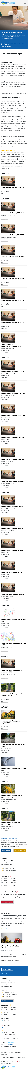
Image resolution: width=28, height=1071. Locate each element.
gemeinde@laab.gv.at (8, 868)
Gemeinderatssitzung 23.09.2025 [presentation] (12, 279)
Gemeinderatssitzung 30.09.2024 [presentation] (13, 393)
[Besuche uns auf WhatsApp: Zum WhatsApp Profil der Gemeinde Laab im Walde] (16, 973)
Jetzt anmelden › (20, 850)
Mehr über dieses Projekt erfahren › (10, 960)
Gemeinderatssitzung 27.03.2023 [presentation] (12, 594)
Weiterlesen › (4, 193)
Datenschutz (17, 1052)
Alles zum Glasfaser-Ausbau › (13, 45)
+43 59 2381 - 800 (8, 996)
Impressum (4, 1054)
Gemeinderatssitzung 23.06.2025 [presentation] (12, 300)
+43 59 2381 (6, 870)
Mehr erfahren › (6, 850)
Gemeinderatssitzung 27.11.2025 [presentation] (12, 235)
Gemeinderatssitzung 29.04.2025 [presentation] (13, 322)
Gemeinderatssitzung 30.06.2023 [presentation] (13, 572)
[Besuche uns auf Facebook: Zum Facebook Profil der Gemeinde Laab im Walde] (7, 973)
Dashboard (4, 1052)
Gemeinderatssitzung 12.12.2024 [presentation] (12, 371)
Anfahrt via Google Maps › (12, 1038)
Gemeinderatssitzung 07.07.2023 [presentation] (12, 550)
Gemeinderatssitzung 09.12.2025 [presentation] (12, 213)
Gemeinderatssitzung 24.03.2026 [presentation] (13, 187)
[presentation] (8, 3)
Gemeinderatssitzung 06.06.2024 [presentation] (13, 415)
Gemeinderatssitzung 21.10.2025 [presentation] (12, 257)
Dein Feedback (8, 969)
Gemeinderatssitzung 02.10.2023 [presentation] (12, 528)
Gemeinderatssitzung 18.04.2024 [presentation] (12, 459)
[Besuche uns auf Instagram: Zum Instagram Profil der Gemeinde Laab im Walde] (11, 973)
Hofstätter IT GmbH (6, 1063)
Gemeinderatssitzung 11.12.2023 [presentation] (12, 506)
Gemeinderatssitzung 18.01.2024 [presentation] (12, 481)
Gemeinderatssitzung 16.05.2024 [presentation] (12, 437)
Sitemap (10, 1052)
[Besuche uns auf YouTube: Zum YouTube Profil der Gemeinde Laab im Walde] (2, 973)
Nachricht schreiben (7, 1001)
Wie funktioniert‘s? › (7, 902)
